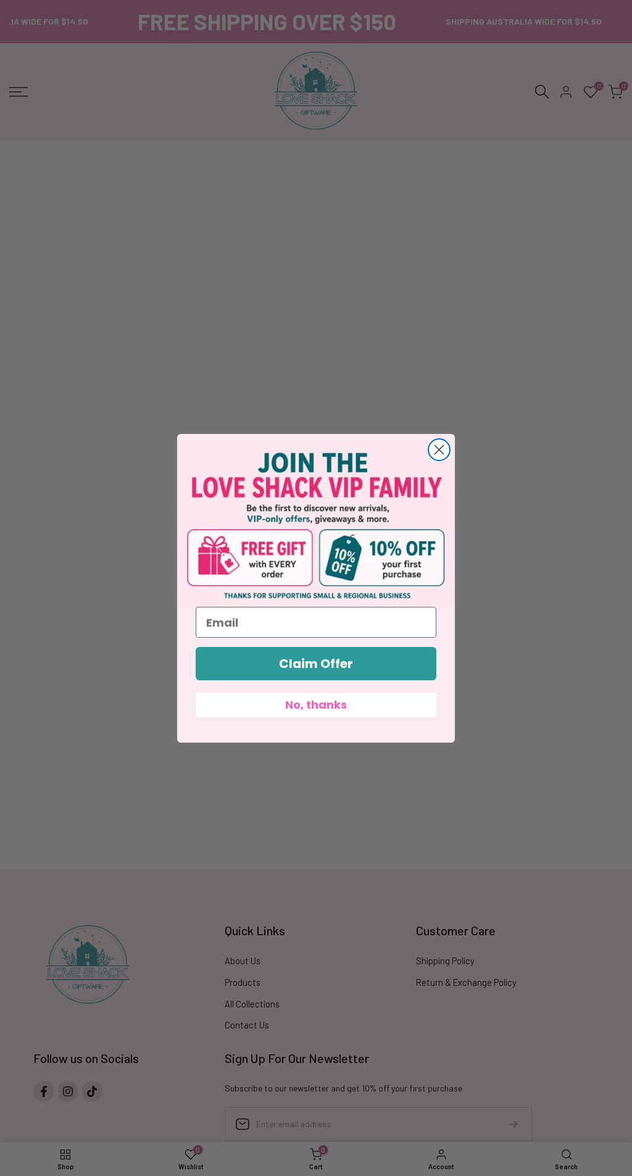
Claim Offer (316, 663)
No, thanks (316, 704)
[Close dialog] (439, 450)
